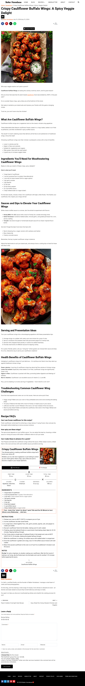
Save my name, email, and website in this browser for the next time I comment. (24, 649)
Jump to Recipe (30, 28)
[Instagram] (8, 681)
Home (26, 2)
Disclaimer (60, 676)
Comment (5, 624)
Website (42, 645)
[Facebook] (2, 681)
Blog (33, 2)
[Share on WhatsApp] (14, 23)
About (63, 2)
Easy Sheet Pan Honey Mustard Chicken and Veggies (44, 603)
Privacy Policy (50, 676)
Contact (72, 2)
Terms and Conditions (71, 676)
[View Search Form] (78, 2)
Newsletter (52, 2)
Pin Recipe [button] (44, 467)
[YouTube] (14, 681)
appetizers (30, 95)
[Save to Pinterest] (6, 23)
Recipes (20, 676)
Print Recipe (16, 467)
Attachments (5, 652)
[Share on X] (10, 23)
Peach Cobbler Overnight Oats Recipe (12, 602)
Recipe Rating (5, 617)
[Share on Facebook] (2, 23)
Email (22, 645)
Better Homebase (8, 19)
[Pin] (3, 33)
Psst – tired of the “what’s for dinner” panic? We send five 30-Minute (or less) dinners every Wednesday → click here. (27, 511)
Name (3, 645)
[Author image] (42, 16)
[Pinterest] (11, 681)
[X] (5, 681)
